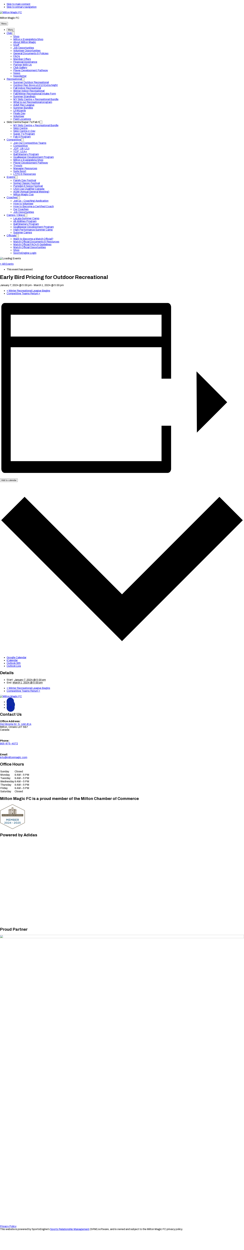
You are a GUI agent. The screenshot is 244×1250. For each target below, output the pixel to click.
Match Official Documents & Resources (36, 241)
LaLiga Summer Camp (26, 218)
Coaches (12, 197)
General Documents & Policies (30, 53)
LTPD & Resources (24, 174)
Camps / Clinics (16, 215)
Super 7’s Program (24, 133)
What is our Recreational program (32, 102)
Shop (16, 36)
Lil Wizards (19, 110)
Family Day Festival (24, 180)
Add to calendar (8, 480)
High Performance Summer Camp (33, 229)
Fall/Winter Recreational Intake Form (34, 93)
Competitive (14, 139)
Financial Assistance (25, 61)
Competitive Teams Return (23, 293)
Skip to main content (18, 4)
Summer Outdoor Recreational (31, 82)
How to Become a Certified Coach (33, 206)
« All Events (7, 263)
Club (9, 33)
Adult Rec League (23, 105)
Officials (11, 235)
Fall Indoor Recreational (27, 88)
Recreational (14, 79)
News (16, 73)
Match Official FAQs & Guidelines (32, 244)
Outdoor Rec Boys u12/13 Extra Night (35, 85)
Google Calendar (16, 657)
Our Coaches (21, 209)
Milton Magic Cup (23, 194)
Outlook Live (14, 666)
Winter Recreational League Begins (28, 290)
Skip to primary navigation (22, 6)
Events (11, 177)
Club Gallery (20, 67)
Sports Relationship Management (69, 1229)
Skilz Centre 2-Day (24, 131)
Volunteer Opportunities (27, 50)
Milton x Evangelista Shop (28, 39)
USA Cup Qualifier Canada (28, 188)
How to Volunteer (23, 203)
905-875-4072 (9, 743)
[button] (4, 23)
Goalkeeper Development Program (33, 157)
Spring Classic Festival (26, 183)
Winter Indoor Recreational (28, 90)
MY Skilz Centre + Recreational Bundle (35, 99)
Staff (16, 45)
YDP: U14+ (20, 151)
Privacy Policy (8, 1226)
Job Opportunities (23, 47)
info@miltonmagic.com (13, 757)
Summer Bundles (23, 107)
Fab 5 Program (22, 136)
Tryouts (17, 165)
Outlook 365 (14, 663)
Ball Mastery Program (26, 154)
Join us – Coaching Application (30, 200)
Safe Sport (19, 171)
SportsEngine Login (24, 253)
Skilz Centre (20, 128)
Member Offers (22, 59)
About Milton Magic (24, 42)
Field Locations (22, 119)
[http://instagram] (11, 707)
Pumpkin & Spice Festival (28, 186)
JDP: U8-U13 (21, 148)
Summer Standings (24, 96)
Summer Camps (22, 232)
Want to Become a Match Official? (33, 238)
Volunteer (18, 116)
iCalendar (12, 660)
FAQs (16, 56)
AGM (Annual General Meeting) (31, 191)
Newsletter (20, 76)
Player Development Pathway (30, 70)
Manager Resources (25, 168)
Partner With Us (22, 64)
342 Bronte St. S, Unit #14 (15, 724)
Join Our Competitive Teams (29, 143)
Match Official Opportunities (29, 247)
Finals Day (19, 113)
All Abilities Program (25, 221)
